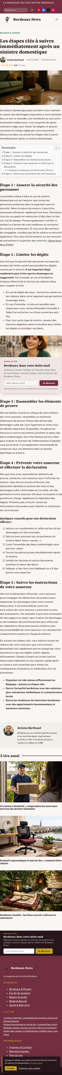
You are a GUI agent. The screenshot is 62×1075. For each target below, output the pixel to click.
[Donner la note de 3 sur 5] (7, 65)
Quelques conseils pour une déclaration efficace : (31, 170)
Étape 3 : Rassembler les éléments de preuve (27, 159)
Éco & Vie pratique (19, 993)
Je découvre (49, 383)
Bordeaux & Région (20, 989)
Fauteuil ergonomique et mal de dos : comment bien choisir (30, 862)
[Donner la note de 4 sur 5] (10, 65)
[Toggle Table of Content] (55, 148)
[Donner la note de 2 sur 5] (5, 65)
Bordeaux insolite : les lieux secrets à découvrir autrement (28, 916)
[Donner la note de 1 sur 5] (2, 65)
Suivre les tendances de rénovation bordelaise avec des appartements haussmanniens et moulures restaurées (33, 704)
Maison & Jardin (10, 33)
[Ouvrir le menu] (57, 19)
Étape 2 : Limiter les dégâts (18, 156)
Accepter (11, 1068)
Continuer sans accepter (29, 1068)
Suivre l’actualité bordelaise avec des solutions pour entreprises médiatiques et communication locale (34, 692)
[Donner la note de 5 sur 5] (12, 65)
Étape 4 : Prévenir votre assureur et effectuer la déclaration (29, 165)
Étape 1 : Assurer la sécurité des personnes (25, 152)
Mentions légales (19, 1051)
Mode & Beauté (18, 1001)
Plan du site (16, 1055)
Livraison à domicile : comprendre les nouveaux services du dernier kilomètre (28, 807)
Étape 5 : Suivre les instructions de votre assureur (30, 173)
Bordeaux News (27, 19)
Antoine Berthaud (15, 60)
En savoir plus (36, 1063)
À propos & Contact (20, 1047)
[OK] (32, 10)
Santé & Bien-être (19, 1005)
